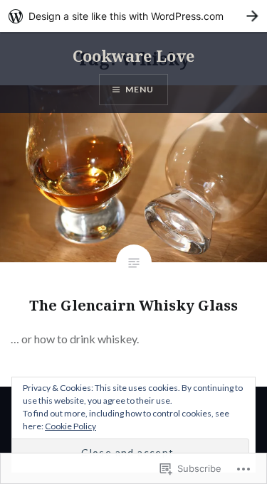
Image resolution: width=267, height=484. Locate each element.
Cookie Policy (70, 426)
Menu (140, 89)
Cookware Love (133, 55)
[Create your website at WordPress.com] (133, 16)
